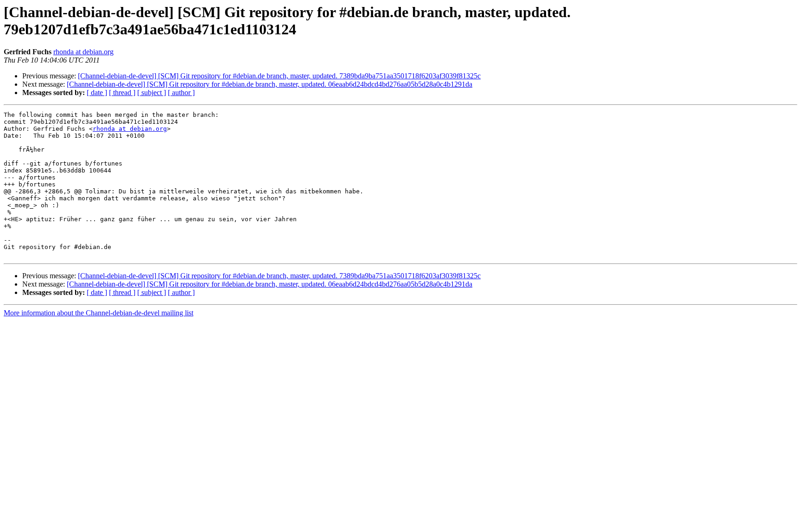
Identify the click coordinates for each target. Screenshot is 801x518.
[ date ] (97, 92)
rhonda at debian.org (83, 52)
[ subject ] (151, 92)
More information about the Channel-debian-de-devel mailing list (98, 313)
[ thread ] (122, 92)
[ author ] (181, 92)
